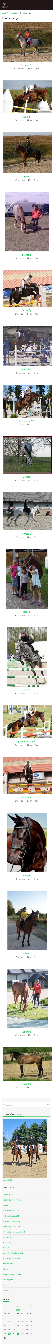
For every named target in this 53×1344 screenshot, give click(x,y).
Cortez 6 (26, 533)
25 (9, 1334)
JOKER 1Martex (26, 741)
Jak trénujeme (8, 1279)
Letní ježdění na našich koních (14, 1232)
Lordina (26, 797)
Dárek (26, 611)
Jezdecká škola (8, 1264)
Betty (26, 176)
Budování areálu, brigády (12, 1274)
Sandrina (26, 1031)
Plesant (27, 875)
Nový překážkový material (13, 1253)
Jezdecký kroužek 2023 (11, 1221)
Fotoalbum (13, 13)
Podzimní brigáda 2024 (11, 1216)
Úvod (4, 13)
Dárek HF (6, 1248)
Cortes (26, 476)
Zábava (5, 1269)
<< (5, 1306)
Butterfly (27, 310)
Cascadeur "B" (26, 421)
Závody (5, 1285)
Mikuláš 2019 (7, 1237)
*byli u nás (26, 65)
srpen (18, 1306)
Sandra (26, 953)
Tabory (5, 1205)
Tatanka (26, 1084)
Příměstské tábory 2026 (12, 1200)
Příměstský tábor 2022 (11, 1226)
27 (18, 1334)
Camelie (26, 369)
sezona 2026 (7, 1180)
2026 (18, 1310)
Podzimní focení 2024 (11, 1210)
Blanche (26, 254)
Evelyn (26, 690)
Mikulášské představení (12, 1258)
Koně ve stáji (7, 1290)
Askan (26, 116)
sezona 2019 (7, 1242)
